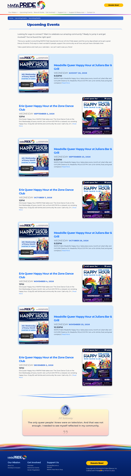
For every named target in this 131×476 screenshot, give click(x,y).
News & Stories (39, 12)
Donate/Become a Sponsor (53, 466)
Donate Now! (113, 5)
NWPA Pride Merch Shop (55, 469)
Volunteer (30, 465)
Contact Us (91, 12)
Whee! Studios (109, 470)
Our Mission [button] (12, 12)
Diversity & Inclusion (14, 468)
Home (11, 18)
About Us (11, 465)
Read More (66, 83)
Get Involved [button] (50, 12)
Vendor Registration (33, 470)
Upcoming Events (26, 12)
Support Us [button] (62, 12)
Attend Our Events (33, 468)
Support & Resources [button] (76, 12)
